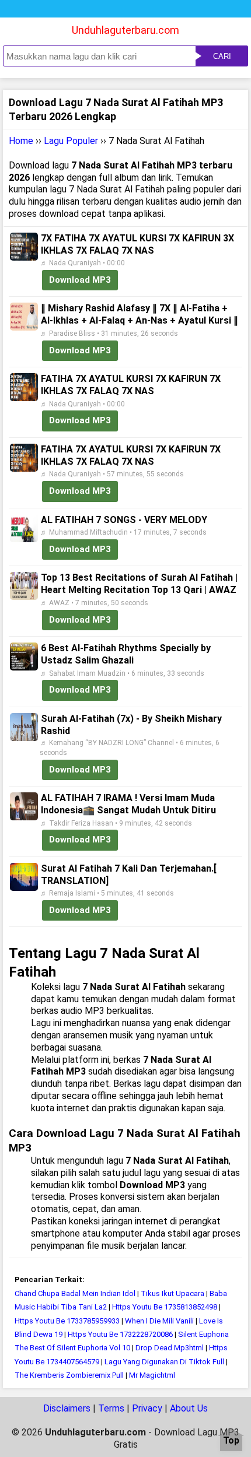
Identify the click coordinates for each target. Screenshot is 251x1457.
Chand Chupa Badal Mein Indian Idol (75, 1293)
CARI (222, 56)
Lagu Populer (71, 140)
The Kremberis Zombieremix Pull (69, 1375)
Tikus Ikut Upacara (172, 1293)
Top (231, 1441)
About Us (189, 1408)
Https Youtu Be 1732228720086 (120, 1334)
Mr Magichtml (152, 1375)
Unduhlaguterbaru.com (125, 30)
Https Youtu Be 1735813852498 (164, 1306)
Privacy (147, 1408)
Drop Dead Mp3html (169, 1347)
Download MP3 (80, 280)
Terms (111, 1408)
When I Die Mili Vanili (159, 1320)
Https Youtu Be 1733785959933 (67, 1320)
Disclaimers (66, 1408)
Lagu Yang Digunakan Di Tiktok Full (164, 1361)
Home (21, 140)
